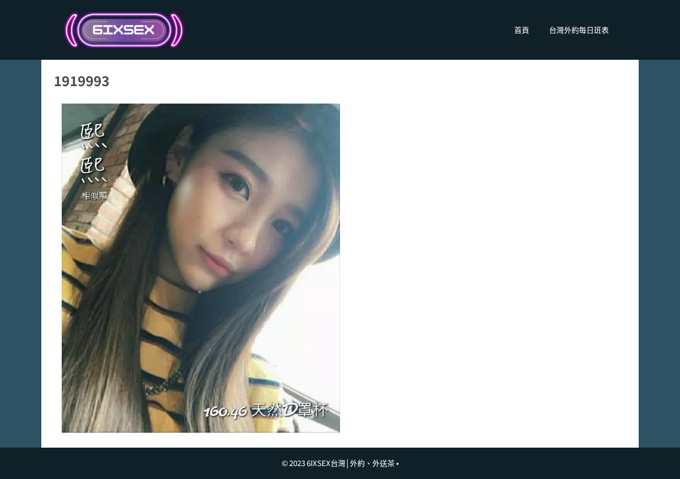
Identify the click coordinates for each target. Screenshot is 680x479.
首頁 (521, 29)
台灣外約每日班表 (579, 29)
